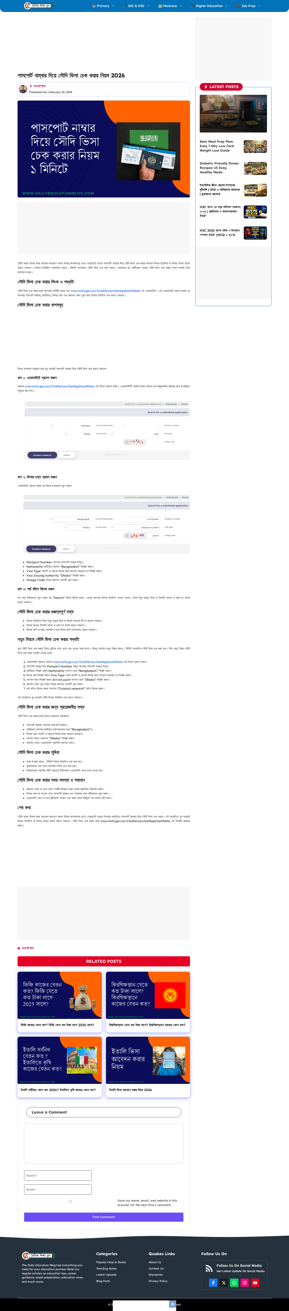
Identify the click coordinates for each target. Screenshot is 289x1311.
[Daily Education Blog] (39, 6)
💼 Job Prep (246, 6)
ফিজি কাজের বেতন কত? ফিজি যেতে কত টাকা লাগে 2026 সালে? (57, 1025)
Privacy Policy (158, 1281)
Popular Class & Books (111, 1262)
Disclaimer (156, 1274)
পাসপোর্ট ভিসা (40, 86)
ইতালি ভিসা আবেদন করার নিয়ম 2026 (130, 1090)
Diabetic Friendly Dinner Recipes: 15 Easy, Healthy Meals (219, 167)
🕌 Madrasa (167, 6)
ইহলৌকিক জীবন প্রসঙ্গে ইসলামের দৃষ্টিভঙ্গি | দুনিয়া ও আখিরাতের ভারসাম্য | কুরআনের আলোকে (220, 189)
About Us (155, 1262)
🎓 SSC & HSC (133, 6)
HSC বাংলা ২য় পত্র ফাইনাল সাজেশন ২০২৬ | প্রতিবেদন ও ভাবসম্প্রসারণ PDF (220, 211)
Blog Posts (103, 1281)
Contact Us (156, 1268)
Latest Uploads (106, 1274)
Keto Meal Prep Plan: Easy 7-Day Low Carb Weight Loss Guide (217, 145)
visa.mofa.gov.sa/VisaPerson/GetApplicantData (105, 291)
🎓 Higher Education (207, 6)
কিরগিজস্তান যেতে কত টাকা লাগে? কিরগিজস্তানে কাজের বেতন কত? (147, 1025)
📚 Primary (100, 6)
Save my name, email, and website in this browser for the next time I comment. (147, 1203)
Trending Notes (106, 1268)
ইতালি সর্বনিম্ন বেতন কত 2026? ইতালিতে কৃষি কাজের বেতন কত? (58, 1090)
